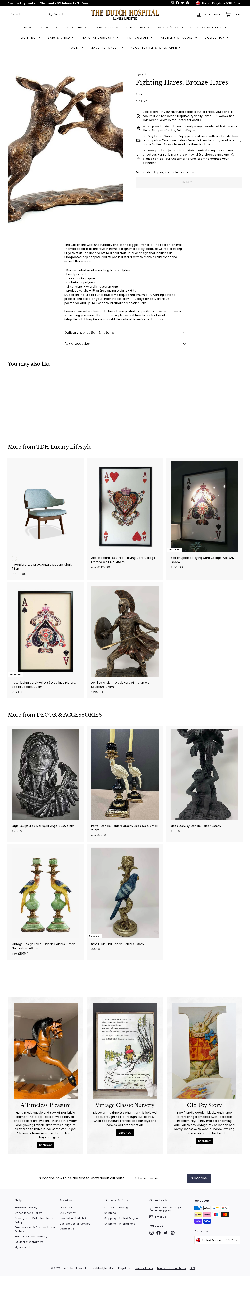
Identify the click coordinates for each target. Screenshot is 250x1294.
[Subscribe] (180, 667)
